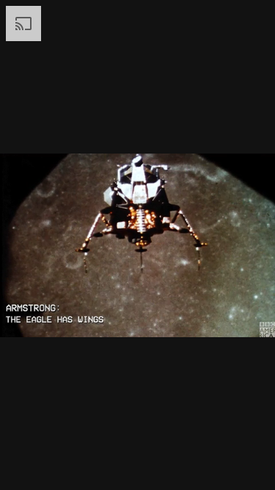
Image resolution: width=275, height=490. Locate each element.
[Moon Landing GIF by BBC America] (137, 245)
